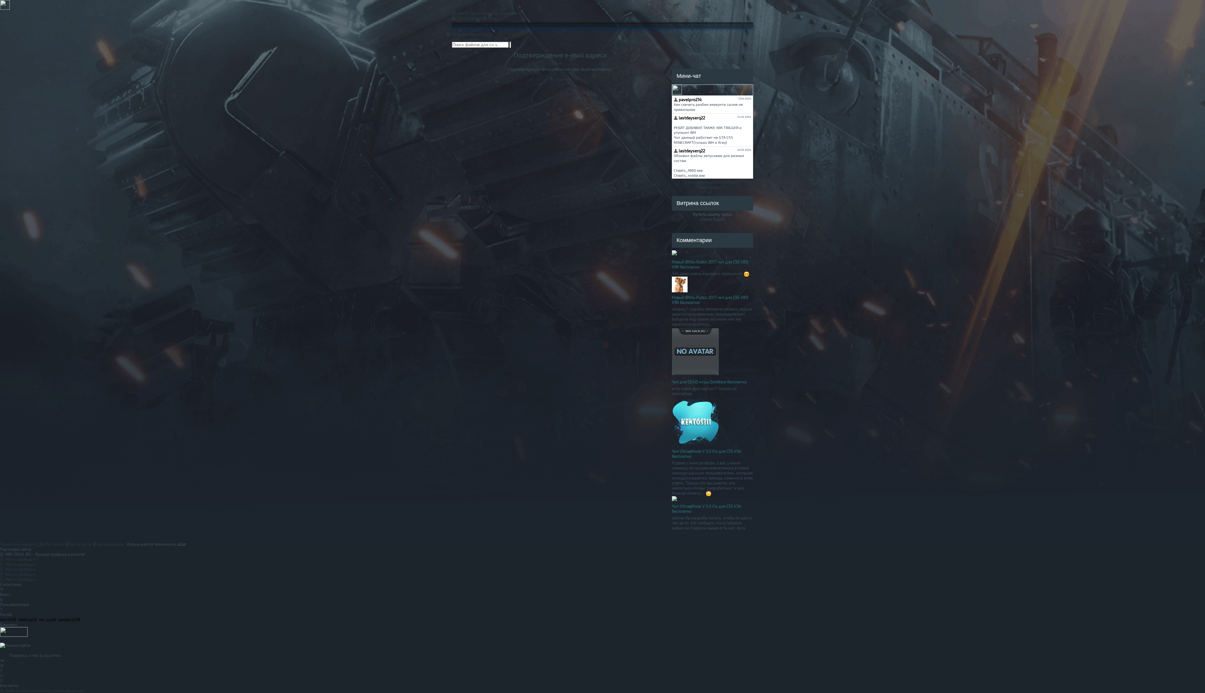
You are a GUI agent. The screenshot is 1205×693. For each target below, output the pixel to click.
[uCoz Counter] (14, 635)
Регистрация (469, 18)
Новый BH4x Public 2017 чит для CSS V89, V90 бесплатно (710, 264)
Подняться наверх (18, 544)
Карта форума (109, 544)
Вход (492, 18)
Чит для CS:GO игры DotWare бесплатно (709, 381)
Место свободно (19, 559)
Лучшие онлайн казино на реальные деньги (42, 690)
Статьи (458, 39)
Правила (460, 13)
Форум (472, 39)
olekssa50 (27, 619)
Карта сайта (79, 544)
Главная (459, 34)
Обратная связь (484, 13)
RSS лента (53, 544)
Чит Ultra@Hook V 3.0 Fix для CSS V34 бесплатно (706, 454)
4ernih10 (8, 619)
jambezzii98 (69, 619)
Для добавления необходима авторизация (712, 185)
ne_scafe (47, 619)
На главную (560, 79)
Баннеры (508, 13)
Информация (480, 34)
